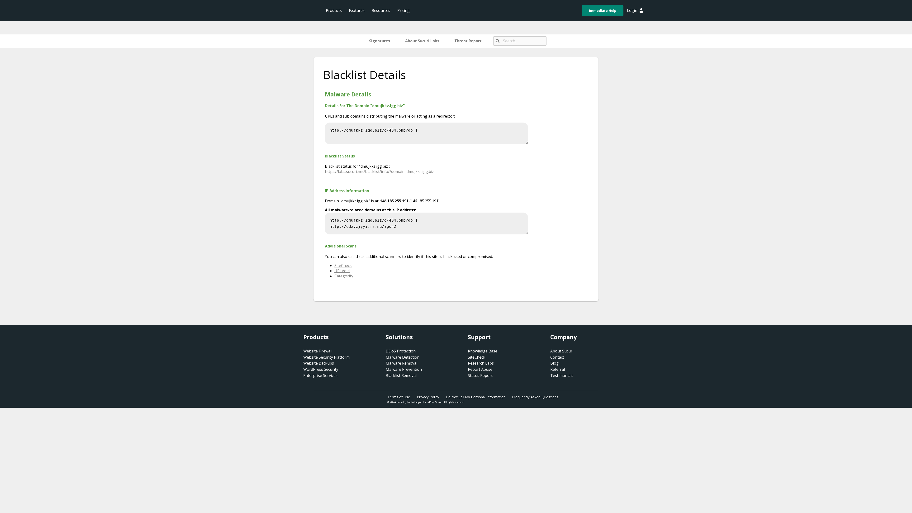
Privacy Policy (428, 396)
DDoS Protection (401, 351)
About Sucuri (561, 351)
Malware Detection (402, 357)
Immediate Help (602, 10)
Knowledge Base (482, 351)
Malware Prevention (404, 369)
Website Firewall (317, 351)
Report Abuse (480, 369)
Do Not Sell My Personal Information (475, 396)
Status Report (480, 375)
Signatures (379, 40)
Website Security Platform (326, 357)
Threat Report (468, 40)
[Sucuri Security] (286, 10)
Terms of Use (398, 396)
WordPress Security (320, 369)
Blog (554, 363)
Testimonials (561, 375)
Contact (557, 357)
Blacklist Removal (401, 375)
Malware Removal (401, 363)
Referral (557, 369)
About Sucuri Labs (422, 40)
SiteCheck (476, 357)
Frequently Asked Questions (535, 396)
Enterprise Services (320, 375)
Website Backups (318, 363)
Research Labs (481, 363)
